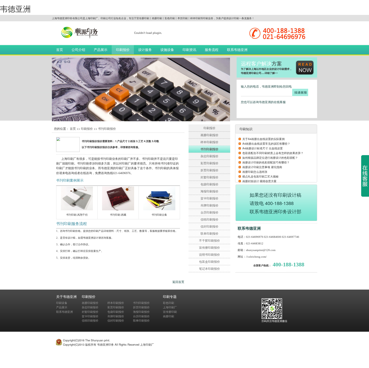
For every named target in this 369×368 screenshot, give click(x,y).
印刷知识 (246, 129)
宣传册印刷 (170, 312)
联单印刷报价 (209, 233)
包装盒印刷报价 (209, 261)
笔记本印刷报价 (209, 268)
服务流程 (211, 49)
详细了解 (270, 73)
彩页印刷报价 (209, 163)
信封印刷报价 (209, 226)
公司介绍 (78, 49)
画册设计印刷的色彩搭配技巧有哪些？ (266, 162)
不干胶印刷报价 (209, 240)
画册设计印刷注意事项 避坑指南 (262, 167)
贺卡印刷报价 (209, 198)
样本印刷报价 (209, 142)
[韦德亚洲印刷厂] (77, 32)
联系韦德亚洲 (237, 49)
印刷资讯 (189, 49)
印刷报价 (123, 49)
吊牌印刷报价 (209, 205)
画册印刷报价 (209, 135)
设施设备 (167, 49)
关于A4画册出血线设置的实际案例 (263, 139)
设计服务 (145, 49)
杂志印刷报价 (209, 156)
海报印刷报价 (209, 191)
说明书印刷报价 (209, 254)
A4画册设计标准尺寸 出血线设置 (262, 148)
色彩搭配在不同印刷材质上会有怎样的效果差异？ (272, 153)
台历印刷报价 (209, 212)
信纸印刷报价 (209, 219)
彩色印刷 (168, 303)
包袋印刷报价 (209, 184)
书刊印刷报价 (107, 128)
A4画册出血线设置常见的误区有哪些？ (266, 143)
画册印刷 (168, 316)
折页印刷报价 (209, 170)
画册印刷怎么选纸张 (254, 172)
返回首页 (178, 282)
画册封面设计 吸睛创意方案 (259, 181)
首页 (59, 49)
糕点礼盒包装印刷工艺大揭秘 (260, 176)
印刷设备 (61, 303)
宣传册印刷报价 (209, 247)
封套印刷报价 (209, 177)
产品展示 (100, 49)
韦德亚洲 (15, 8)
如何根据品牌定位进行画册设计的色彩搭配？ (270, 158)
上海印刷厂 (170, 307)
